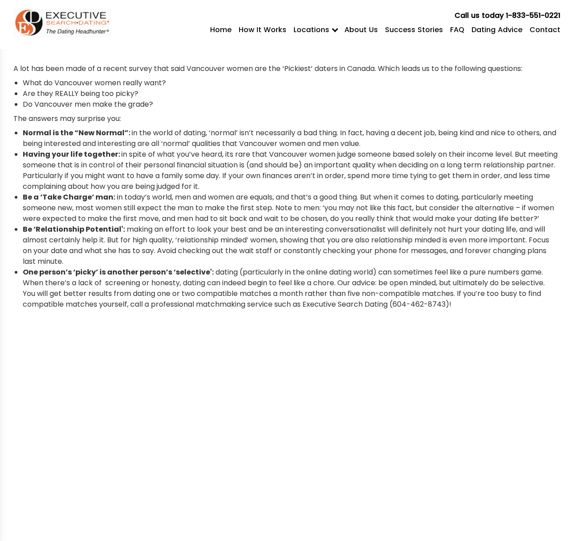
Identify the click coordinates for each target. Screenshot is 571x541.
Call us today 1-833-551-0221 (507, 15)
